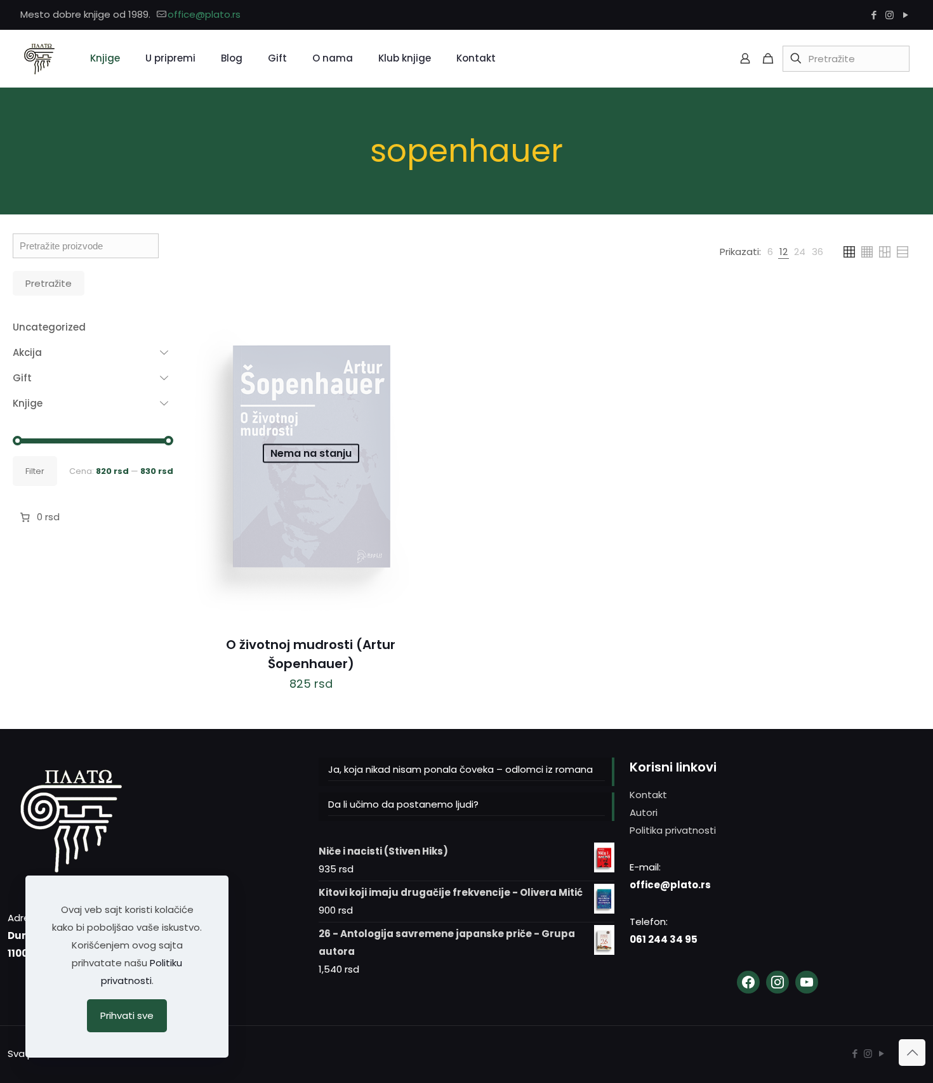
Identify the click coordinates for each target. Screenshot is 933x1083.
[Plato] (39, 58)
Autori (644, 812)
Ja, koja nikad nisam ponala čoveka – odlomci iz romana (460, 769)
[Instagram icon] (889, 15)
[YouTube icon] (905, 15)
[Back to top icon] (912, 1052)
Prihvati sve (127, 1015)
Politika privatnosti (673, 830)
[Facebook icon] (873, 15)
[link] (770, 252)
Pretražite (48, 283)
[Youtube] (806, 982)
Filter (34, 471)
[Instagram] (777, 982)
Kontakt (648, 794)
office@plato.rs (204, 14)
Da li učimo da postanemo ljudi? (403, 804)
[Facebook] (748, 982)
